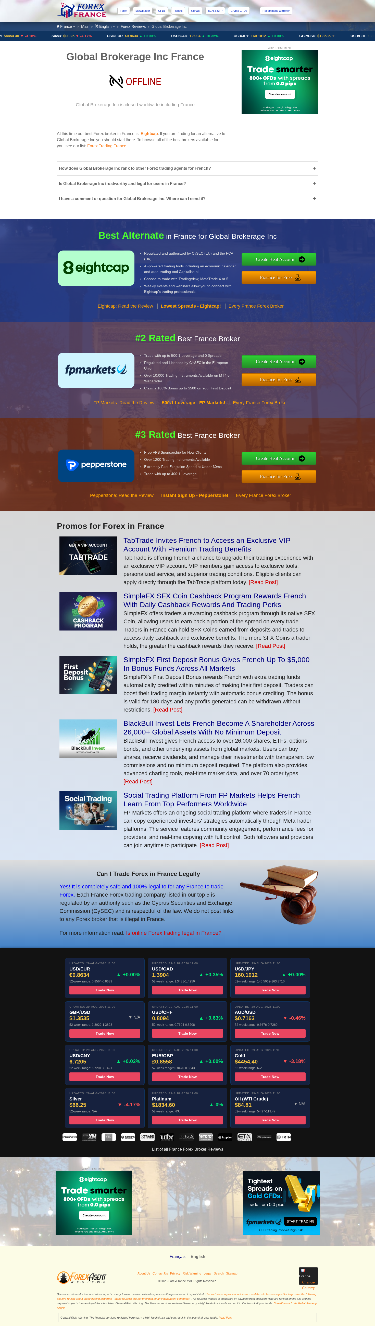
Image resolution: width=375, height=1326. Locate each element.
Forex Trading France (106, 146)
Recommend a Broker (276, 10)
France (66, 26)
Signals (195, 10)
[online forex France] (82, 16)
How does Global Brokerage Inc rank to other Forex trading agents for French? (187, 168)
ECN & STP (215, 10)
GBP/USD (266, 36)
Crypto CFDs (239, 10)
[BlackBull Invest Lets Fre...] (88, 756)
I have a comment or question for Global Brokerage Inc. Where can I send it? (187, 198)
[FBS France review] (109, 1139)
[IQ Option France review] (225, 1139)
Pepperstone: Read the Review (122, 495)
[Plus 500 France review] (69, 1139)
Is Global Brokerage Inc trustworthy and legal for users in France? (187, 183)
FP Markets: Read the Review (123, 402)
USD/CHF (317, 36)
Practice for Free (276, 277)
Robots (178, 10)
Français (177, 1256)
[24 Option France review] (264, 1139)
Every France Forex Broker (256, 306)
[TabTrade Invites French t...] (88, 573)
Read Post (225, 1317)
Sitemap (232, 1273)
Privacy (175, 1273)
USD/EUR (74, 36)
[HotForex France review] (186, 1139)
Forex (123, 10)
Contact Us (160, 1273)
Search (219, 1273)
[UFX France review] (167, 1139)
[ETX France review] (245, 1139)
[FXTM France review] (284, 1139)
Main (85, 26)
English (105, 26)
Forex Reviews (133, 26)
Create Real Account (276, 259)
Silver (15, 36)
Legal (207, 1273)
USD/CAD (138, 36)
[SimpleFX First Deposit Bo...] (88, 692)
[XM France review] (89, 1139)
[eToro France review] (206, 1139)
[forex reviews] (82, 1282)
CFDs (162, 10)
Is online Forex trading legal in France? (173, 933)
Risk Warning (192, 1273)
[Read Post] (263, 582)
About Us (144, 1273)
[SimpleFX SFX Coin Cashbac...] (88, 628)
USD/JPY (200, 36)
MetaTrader (142, 10)
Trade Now (105, 990)
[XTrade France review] (147, 1139)
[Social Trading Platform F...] (88, 828)
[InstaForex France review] (128, 1139)
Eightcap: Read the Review (125, 306)
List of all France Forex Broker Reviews (187, 1149)
